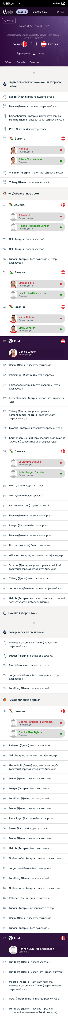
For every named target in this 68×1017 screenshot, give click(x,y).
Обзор (8, 62)
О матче (34, 62)
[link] (22, 11)
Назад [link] (10, 20)
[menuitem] (22, 11)
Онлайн (21, 62)
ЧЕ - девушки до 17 (8, 11)
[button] (58, 11)
